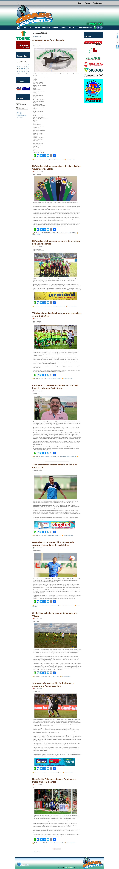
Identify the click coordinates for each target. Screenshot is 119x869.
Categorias (18, 103)
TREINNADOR (57, 535)
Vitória (57, 676)
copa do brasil (44, 772)
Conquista (53, 378)
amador (52, 159)
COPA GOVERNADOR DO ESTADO (48, 232)
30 (26, 71)
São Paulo (56, 772)
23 (26, 70)
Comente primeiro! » (70, 159)
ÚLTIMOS (59, 378)
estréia (58, 306)
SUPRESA (67, 605)
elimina (51, 843)
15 (24, 68)
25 (17, 71)
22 (24, 70)
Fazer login (19, 112)
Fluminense (56, 843)
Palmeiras (62, 843)
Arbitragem (57, 159)
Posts (19, 113)
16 (26, 68)
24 (28, 70)
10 (28, 66)
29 (24, 71)
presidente (73, 456)
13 (21, 68)
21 (22, 70)
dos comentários (21, 115)
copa (66, 232)
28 (22, 71)
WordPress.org (20, 117)
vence (60, 772)
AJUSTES (49, 378)
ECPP (42, 378)
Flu (51, 676)
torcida (72, 605)
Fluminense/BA (44, 676)
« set (19, 73)
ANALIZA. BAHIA (50, 535)
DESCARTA (62, 456)
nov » (27, 73)
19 (19, 70)
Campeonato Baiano (45, 306)
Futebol (61, 159)
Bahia (42, 535)
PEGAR (54, 676)
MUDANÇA (67, 456)
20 (21, 70)
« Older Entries (37, 36)
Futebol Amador (44, 159)
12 (19, 68)
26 (19, 71)
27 (21, 71)
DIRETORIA (62, 605)
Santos (51, 772)
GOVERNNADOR (71, 232)
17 (28, 68)
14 (22, 68)
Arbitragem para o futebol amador (48, 40)
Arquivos (18, 107)
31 (28, 71)
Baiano (54, 306)
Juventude (62, 306)
